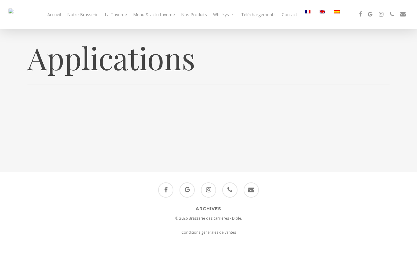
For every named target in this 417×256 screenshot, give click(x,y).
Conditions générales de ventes (208, 232)
